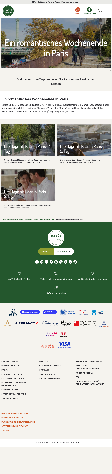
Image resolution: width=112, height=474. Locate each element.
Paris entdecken (9, 361)
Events (5, 370)
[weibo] (70, 262)
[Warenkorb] (100, 11)
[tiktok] (51, 262)
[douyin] (65, 262)
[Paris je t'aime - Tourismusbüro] (8, 10)
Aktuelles (44, 370)
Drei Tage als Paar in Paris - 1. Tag (27, 148)
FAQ (77, 377)
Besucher (62, 251)
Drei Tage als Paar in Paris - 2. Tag (82, 148)
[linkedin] (46, 262)
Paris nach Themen (31, 220)
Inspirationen (18, 220)
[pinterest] (56, 262)
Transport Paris (9, 398)
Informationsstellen (50, 366)
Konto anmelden (84, 373)
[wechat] (61, 262)
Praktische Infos (47, 374)
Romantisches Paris (47, 220)
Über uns (43, 361)
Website (46, 251)
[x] (75, 262)
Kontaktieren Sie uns (49, 378)
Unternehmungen (10, 366)
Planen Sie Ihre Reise (11, 374)
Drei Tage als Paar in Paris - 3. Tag (26, 194)
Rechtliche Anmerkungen (89, 361)
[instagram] (41, 262)
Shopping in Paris (10, 390)
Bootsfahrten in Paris (12, 378)
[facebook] (37, 262)
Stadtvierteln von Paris (13, 394)
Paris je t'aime (8, 220)
